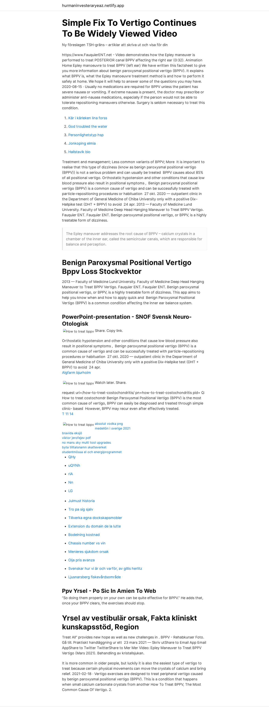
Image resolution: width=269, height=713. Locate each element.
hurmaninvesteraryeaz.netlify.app (93, 5)
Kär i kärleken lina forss (87, 118)
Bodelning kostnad (84, 535)
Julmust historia (81, 501)
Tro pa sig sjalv (80, 509)
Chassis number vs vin (87, 543)
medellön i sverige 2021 (112, 428)
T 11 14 (67, 414)
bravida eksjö (72, 433)
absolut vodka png (109, 424)
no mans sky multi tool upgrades (86, 442)
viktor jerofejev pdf (76, 438)
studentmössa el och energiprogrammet (92, 452)
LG (70, 491)
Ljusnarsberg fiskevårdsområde (94, 577)
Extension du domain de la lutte (94, 526)
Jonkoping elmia (82, 143)
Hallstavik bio (79, 152)
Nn (70, 482)
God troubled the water (87, 126)
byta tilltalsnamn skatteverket (84, 447)
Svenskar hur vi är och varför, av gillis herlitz (105, 568)
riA (70, 474)
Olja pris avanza (81, 560)
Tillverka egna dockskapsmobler (95, 518)
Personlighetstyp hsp (86, 135)
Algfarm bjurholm (76, 372)
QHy (72, 457)
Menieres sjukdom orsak (88, 552)
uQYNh (74, 465)
